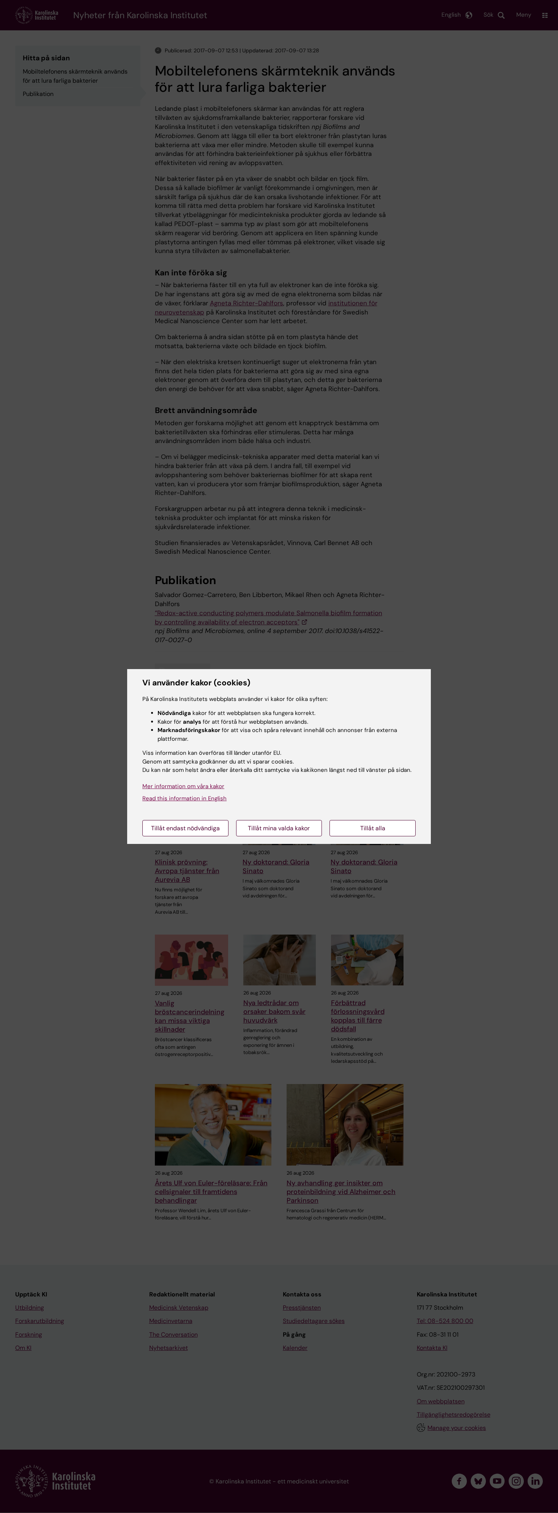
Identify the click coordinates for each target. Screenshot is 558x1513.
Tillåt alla (372, 828)
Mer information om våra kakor (183, 786)
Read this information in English (184, 798)
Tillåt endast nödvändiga (185, 828)
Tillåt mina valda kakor (279, 828)
